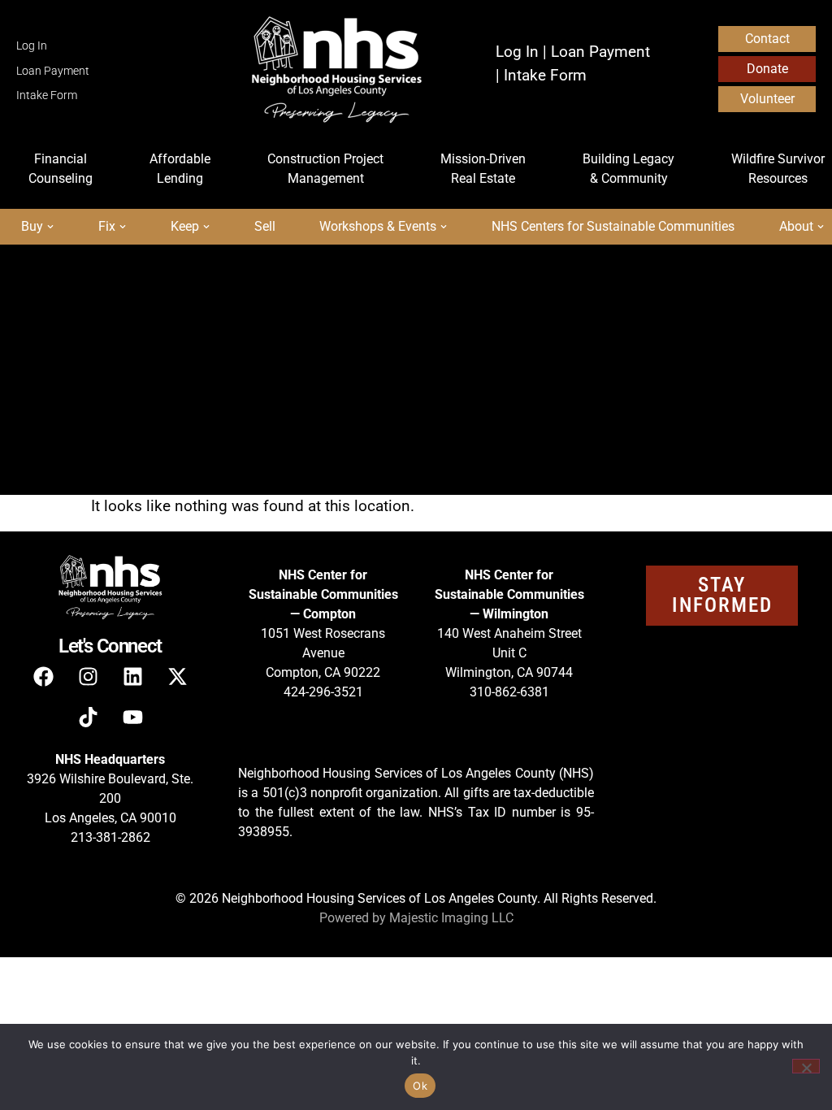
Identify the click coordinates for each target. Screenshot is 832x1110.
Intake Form (46, 95)
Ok (420, 1085)
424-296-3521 (323, 692)
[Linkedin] (132, 676)
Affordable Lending (286, 313)
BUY (276, 388)
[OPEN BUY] (50, 226)
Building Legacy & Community (424, 350)
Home (63, 276)
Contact (767, 38)
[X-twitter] (177, 676)
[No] (806, 1066)
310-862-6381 (509, 692)
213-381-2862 (110, 837)
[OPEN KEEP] (206, 226)
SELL (537, 388)
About (62, 462)
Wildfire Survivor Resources (136, 388)
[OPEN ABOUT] (820, 226)
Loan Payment (52, 71)
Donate (767, 68)
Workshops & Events (113, 425)
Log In (31, 46)
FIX (358, 388)
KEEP (444, 388)
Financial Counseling (115, 313)
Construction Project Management (504, 313)
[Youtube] (132, 716)
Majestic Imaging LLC (451, 918)
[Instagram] (87, 676)
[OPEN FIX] (122, 226)
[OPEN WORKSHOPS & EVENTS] (443, 226)
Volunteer (767, 98)
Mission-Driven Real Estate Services (165, 350)
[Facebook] (43, 676)
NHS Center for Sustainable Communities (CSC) (405, 425)
